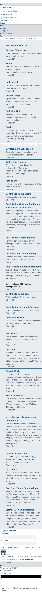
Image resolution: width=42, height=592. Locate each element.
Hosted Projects (14, 395)
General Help (13, 95)
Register (13, 530)
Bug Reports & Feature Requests (23, 266)
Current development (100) (20, 237)
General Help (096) (14, 459)
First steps (20, 138)
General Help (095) (25, 456)
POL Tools (11, 333)
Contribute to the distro (18, 194)
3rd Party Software (21, 329)
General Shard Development (21, 413)
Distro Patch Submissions (20, 509)
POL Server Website (16, 45)
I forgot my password (10, 547)
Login (3, 530)
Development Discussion (19, 149)
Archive (21, 449)
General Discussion (16, 50)
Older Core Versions (17, 453)
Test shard (11, 180)
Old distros (12, 469)
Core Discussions (21, 234)
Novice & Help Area (21, 78)
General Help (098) (21, 462)
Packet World (13, 371)
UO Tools (11, 349)
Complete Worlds (15, 317)
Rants (9, 63)
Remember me (31, 547)
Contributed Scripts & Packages (23, 307)
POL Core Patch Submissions (22, 488)
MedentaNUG (27, 559)
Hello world (12, 82)
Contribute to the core (18, 294)
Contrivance (21, 41)
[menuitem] (21, 7)
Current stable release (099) (21, 253)
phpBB (12, 588)
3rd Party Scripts (21, 303)
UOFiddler (20, 407)
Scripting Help (13, 111)
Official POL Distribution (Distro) (21, 145)
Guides (9, 127)
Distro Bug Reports (16, 162)
